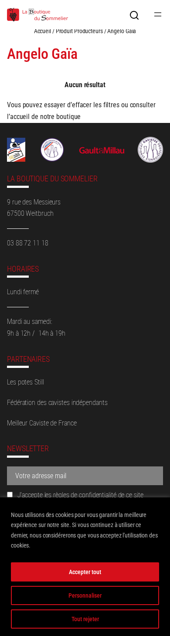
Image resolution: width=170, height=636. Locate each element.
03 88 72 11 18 (27, 243)
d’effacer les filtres (93, 105)
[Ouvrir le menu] (158, 14)
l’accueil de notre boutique (44, 116)
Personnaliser (85, 595)
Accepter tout (85, 571)
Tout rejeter (85, 619)
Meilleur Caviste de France (41, 423)
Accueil (42, 30)
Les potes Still (25, 382)
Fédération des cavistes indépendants (57, 402)
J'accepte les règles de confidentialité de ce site (79, 495)
